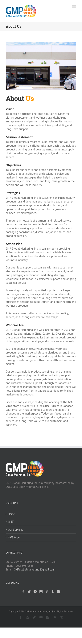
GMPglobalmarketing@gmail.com (34, 569)
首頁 (11, 522)
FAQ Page (14, 537)
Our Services (15, 529)
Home (11, 514)
